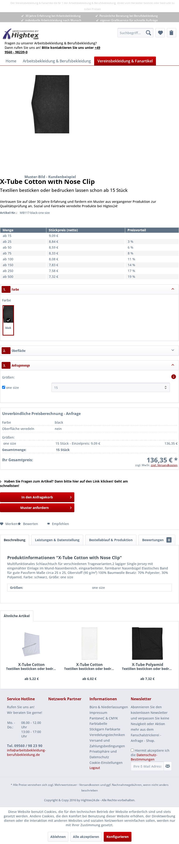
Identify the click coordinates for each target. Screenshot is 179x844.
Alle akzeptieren (86, 836)
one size (12, 387)
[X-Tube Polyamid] (147, 643)
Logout (95, 767)
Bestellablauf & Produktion (111, 540)
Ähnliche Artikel (17, 616)
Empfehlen (60, 524)
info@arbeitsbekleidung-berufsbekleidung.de (26, 752)
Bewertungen (156, 540)
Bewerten (30, 524)
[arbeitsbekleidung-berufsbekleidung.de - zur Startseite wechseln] (20, 34)
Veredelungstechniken (107, 735)
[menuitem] (135, 32)
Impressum (98, 712)
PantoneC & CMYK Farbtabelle (104, 721)
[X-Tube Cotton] (31, 643)
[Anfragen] (171, 32)
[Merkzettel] (160, 32)
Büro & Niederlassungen (109, 707)
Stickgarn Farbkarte (105, 729)
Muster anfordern (34, 507)
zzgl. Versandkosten (164, 465)
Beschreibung (14, 540)
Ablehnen (58, 836)
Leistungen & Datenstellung (57, 540)
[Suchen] (148, 32)
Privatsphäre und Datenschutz (103, 754)
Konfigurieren (118, 836)
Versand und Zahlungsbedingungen (107, 743)
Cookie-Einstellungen (106, 762)
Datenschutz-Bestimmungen (144, 757)
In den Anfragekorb (37, 497)
